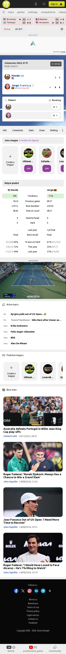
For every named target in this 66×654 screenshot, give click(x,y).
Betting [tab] (54, 130)
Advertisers (33, 603)
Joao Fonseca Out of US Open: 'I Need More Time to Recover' (31, 521)
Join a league (21, 140)
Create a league (10, 163)
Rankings (33, 12)
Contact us (33, 619)
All (18, 29)
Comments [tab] (17, 130)
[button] (43, 4)
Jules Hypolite (10, 481)
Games (21, 12)
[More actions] (62, 130)
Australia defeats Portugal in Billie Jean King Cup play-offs (32, 430)
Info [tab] (5, 130)
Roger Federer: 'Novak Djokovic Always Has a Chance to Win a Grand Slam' (32, 476)
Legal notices (33, 615)
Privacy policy (33, 611)
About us (33, 599)
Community (55, 651)
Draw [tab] (42, 130)
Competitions (48, 12)
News (11, 12)
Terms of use (33, 607)
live (7, 29)
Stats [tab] (31, 130)
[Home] (3, 12)
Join (28, 168)
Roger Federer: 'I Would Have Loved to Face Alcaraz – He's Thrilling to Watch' (31, 566)
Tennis (11, 651)
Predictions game (33, 651)
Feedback (33, 623)
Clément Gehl (10, 436)
